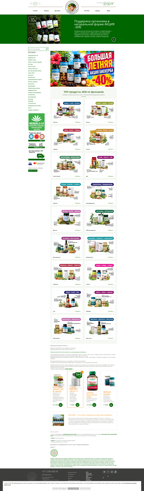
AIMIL (87, 476)
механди (102, 461)
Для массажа (31, 77)
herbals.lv (71, 466)
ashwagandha (67, 464)
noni (109, 462)
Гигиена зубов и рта (33, 68)
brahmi (78, 465)
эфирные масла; (61, 462)
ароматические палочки (77, 462)
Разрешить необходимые (59, 488)
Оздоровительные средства (35, 79)
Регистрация (99, 2)
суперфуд (84, 461)
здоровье (52, 465)
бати (68, 466)
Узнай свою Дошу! (54, 352)
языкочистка (58, 466)
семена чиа (97, 462)
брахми (106, 465)
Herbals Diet (88, 480)
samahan (110, 465)
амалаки (115, 465)
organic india (69, 461)
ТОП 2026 (86, 11)
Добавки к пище (32, 60)
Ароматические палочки (34, 88)
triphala (106, 462)
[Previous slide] (30, 39)
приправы (52, 466)
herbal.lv (102, 462)
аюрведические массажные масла (76, 458)
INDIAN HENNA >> (69, 369)
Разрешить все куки (73, 488)
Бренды (97, 11)
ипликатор (101, 465)
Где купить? (70, 476)
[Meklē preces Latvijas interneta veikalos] (110, 478)
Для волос (30, 75)
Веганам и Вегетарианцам (34, 92)
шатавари (57, 465)
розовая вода (68, 462)
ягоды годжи (92, 462)
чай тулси (64, 466)
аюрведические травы (68, 460)
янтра (113, 461)
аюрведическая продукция (61, 458)
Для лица (30, 64)
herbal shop (89, 465)
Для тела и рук (31, 66)
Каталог (35, 11)
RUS (35, 3)
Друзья (69, 478)
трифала (74, 465)
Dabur (87, 472)
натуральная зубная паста (107, 460)
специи (75, 460)
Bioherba (88, 479)
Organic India (89, 473)
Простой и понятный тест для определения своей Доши (72, 352)
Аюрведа (52, 458)
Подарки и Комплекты (33, 110)
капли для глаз (86, 460)
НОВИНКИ (30, 101)
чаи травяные (97, 458)
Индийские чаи (31, 57)
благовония (86, 462)
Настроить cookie (85, 488)
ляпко (112, 462)
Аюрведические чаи (33, 55)
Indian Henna (89, 461)
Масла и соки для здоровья (35, 62)
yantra (110, 461)
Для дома (30, 99)
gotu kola (97, 464)
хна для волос (96, 461)
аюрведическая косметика (56, 461)
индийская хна (95, 465)
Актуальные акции (72, 472)
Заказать (46, 11)
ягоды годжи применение (66, 465)
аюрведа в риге (110, 464)
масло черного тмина (75, 464)
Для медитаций (32, 97)
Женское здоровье (33, 81)
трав (105, 365)
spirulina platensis (54, 464)
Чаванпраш (80, 460)
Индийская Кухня (32, 90)
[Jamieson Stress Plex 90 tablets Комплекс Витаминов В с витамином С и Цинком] (92, 381)
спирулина (61, 464)
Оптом (29, 108)
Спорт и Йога (31, 73)
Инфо (108, 11)
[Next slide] (114, 39)
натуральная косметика (95, 460)
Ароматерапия (31, 86)
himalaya (74, 461)
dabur (64, 461)
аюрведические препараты (106, 458)
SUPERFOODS (31, 94)
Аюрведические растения (34, 105)
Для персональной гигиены (34, 71)
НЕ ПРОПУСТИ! (32, 103)
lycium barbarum (102, 464)
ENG (31, 3)
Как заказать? (71, 474)
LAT (39, 3)
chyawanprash (91, 464)
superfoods (78, 461)
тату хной (106, 461)
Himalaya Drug (89, 475)
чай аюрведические (88, 458)
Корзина (112, 3)
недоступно (33, 170)
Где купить (57, 11)
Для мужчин (31, 84)
